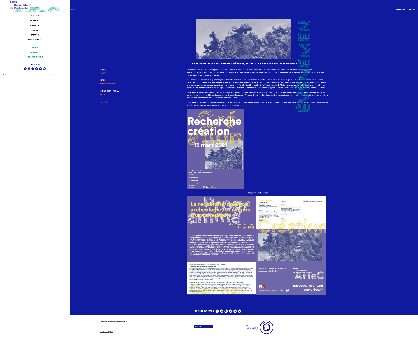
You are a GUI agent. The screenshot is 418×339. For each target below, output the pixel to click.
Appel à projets (34, 40)
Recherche (34, 20)
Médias (412, 9)
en (75, 9)
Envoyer (198, 326)
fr (72, 9)
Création (35, 35)
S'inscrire (104, 102)
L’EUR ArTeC (35, 16)
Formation (34, 25)
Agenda (35, 47)
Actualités (35, 52)
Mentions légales (106, 332)
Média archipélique (35, 57)
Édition (35, 30)
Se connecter (400, 9)
